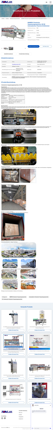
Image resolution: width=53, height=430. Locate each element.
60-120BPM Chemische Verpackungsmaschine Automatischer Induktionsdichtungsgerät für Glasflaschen (13, 327)
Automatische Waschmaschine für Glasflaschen (13, 399)
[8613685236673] (2, 418)
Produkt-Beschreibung (24, 53)
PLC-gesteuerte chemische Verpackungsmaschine (12, 299)
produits (20, 414)
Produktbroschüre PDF (16, 64)
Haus (3, 18)
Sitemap (8, 427)
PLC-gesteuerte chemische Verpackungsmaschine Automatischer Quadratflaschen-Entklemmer (39, 376)
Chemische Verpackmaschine (15, 18)
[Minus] (50, 405)
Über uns (20, 412)
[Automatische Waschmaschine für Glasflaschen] (13, 390)
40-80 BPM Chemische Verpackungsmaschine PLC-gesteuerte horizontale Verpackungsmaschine (13, 352)
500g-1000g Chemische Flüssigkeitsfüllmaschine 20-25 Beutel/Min (40, 399)
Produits (7, 18)
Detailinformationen (8, 53)
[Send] (50, 428)
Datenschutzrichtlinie (3, 427)
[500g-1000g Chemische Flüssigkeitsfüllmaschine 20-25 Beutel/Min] (39, 390)
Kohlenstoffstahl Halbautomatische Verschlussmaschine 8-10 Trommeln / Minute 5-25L (40, 327)
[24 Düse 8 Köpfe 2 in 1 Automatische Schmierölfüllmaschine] (39, 342)
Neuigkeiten (21, 416)
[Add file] (32, 428)
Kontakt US (21, 418)
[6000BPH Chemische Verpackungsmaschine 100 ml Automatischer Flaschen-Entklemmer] (13, 32)
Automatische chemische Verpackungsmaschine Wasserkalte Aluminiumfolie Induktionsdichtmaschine (13, 376)
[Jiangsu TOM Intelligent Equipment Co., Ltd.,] (7, 2)
